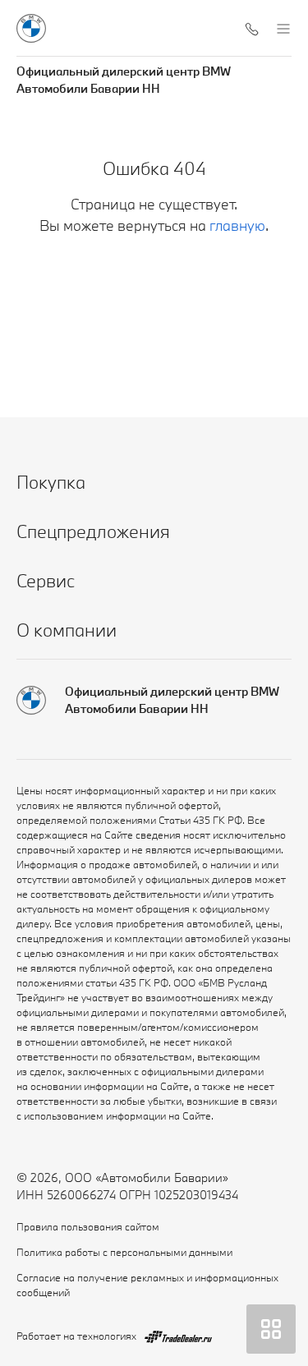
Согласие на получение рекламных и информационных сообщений (147, 1285)
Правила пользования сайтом (87, 1226)
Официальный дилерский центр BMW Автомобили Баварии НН (123, 79)
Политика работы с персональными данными (124, 1251)
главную (237, 225)
